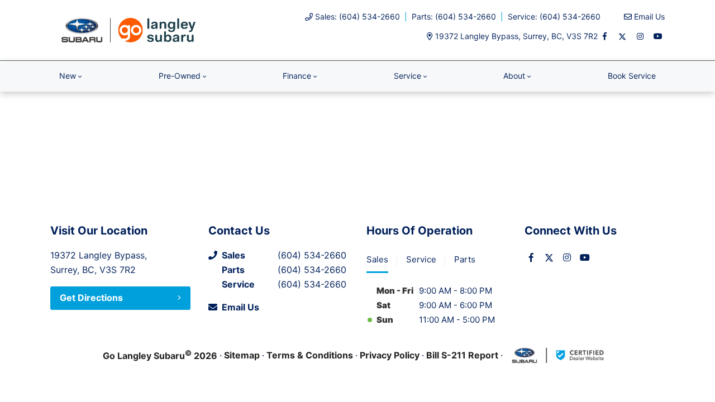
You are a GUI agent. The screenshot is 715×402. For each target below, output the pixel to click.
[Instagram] (640, 36)
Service (407, 75)
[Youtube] (658, 36)
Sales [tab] (377, 259)
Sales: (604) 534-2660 (357, 16)
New (67, 75)
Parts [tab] (464, 259)
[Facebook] (604, 36)
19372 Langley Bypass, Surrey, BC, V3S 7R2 (516, 36)
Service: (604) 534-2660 (554, 16)
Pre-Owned (180, 75)
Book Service (632, 75)
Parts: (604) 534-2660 (454, 16)
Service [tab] (421, 259)
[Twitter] (622, 36)
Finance (297, 75)
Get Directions (91, 297)
